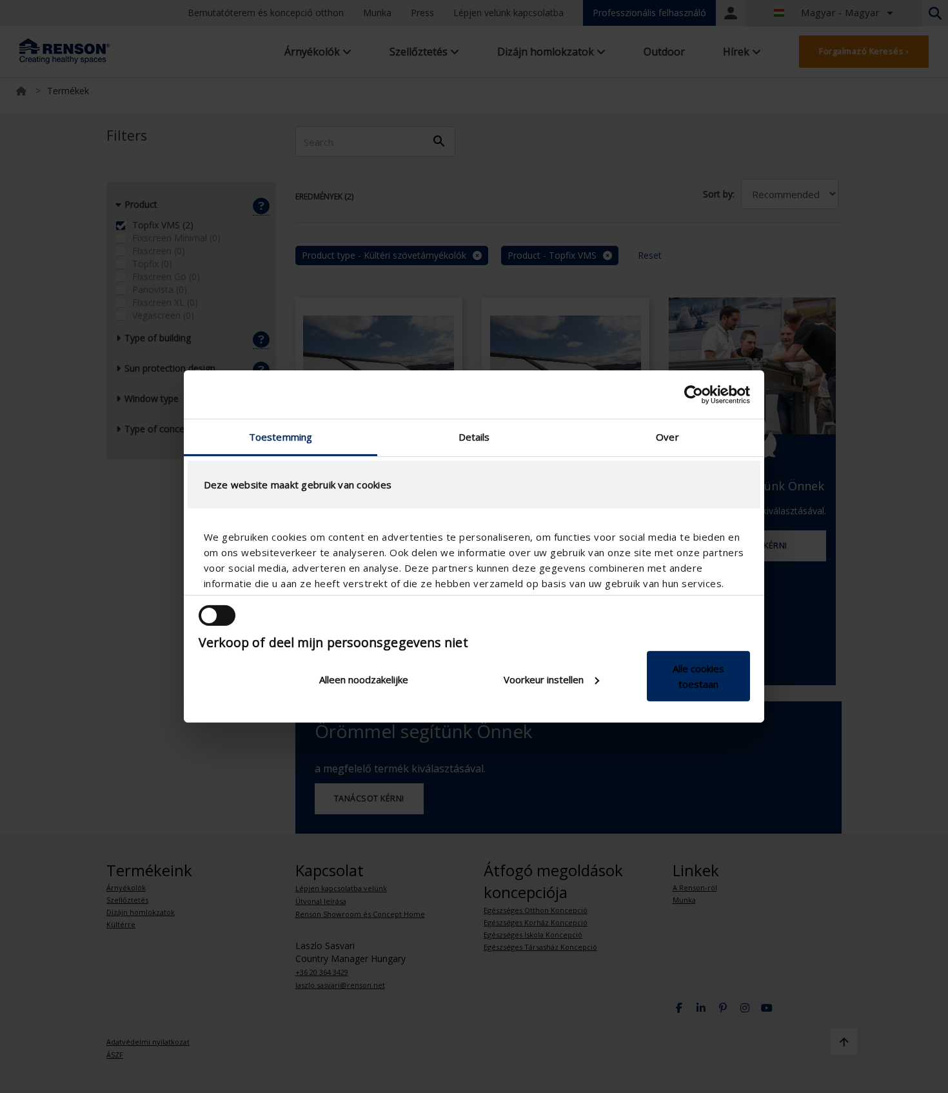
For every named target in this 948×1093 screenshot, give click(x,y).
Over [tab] (667, 436)
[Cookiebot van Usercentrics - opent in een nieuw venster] (693, 394)
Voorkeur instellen (544, 679)
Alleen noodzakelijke (363, 679)
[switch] (217, 615)
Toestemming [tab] (280, 436)
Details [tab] (474, 436)
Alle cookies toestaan (698, 676)
